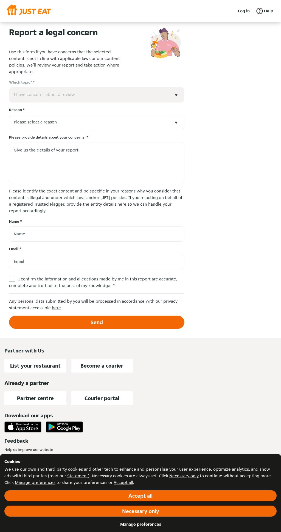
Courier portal (102, 398)
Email (15, 248)
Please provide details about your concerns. (48, 137)
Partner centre (35, 398)
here (56, 308)
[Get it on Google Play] (64, 426)
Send (97, 322)
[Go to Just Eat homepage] (29, 11)
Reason (17, 109)
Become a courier (101, 365)
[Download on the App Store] (22, 426)
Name (15, 221)
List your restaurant (35, 365)
